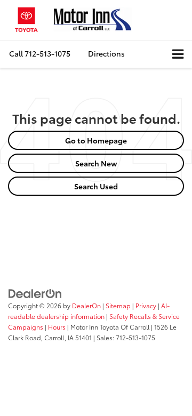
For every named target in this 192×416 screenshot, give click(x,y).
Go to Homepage (96, 140)
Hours (57, 326)
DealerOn (86, 305)
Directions (106, 53)
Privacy (145, 305)
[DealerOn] (35, 292)
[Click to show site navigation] (178, 54)
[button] (39, 53)
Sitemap (118, 305)
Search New (96, 163)
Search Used (96, 186)
